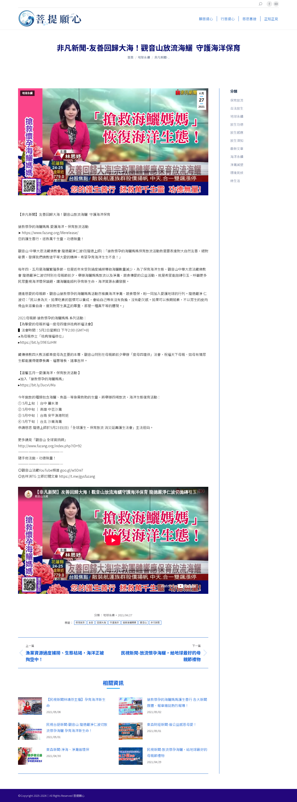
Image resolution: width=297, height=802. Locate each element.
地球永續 (27, 93)
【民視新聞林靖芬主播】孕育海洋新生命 (75, 702)
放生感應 (236, 132)
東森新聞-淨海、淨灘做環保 (67, 749)
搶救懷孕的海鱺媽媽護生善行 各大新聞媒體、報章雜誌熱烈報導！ (177, 702)
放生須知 (236, 140)
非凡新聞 (155, 622)
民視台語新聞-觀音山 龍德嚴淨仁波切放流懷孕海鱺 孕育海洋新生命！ (76, 727)
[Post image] (30, 706)
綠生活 (235, 180)
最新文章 (236, 148)
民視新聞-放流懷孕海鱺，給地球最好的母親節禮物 (177, 752)
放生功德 (236, 124)
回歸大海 (101, 622)
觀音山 (143, 622)
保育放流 (80, 622)
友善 (91, 622)
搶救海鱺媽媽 (129, 622)
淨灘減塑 (236, 164)
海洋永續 (236, 156)
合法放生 (236, 108)
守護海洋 (114, 622)
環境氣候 (236, 172)
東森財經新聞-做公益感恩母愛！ (172, 724)
